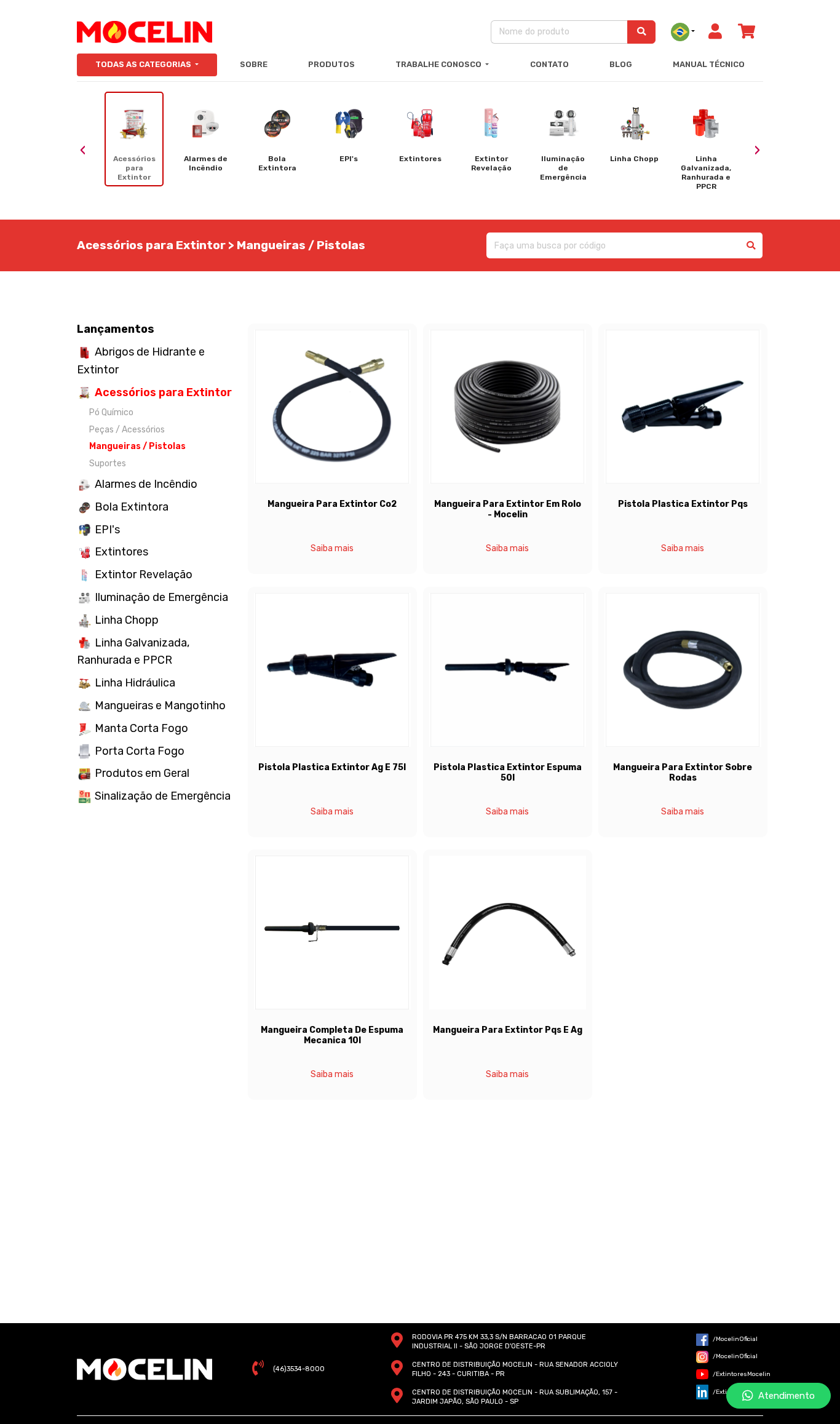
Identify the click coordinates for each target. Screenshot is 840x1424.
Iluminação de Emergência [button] (161, 597)
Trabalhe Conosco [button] (439, 64)
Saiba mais (332, 548)
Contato (549, 64)
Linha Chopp (127, 620)
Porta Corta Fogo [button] (139, 751)
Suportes (107, 463)
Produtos (331, 64)
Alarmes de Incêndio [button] (146, 484)
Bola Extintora (131, 507)
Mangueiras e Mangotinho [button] (160, 705)
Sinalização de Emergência (163, 796)
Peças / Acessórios (127, 429)
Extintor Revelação (143, 574)
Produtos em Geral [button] (142, 773)
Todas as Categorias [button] (144, 64)
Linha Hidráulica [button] (135, 683)
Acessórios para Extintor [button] (163, 392)
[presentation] (83, 150)
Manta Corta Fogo (141, 728)
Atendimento (784, 1395)
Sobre (253, 64)
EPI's (107, 529)
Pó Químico (111, 412)
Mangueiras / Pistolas (137, 446)
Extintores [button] (121, 552)
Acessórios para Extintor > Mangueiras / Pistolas (221, 245)
